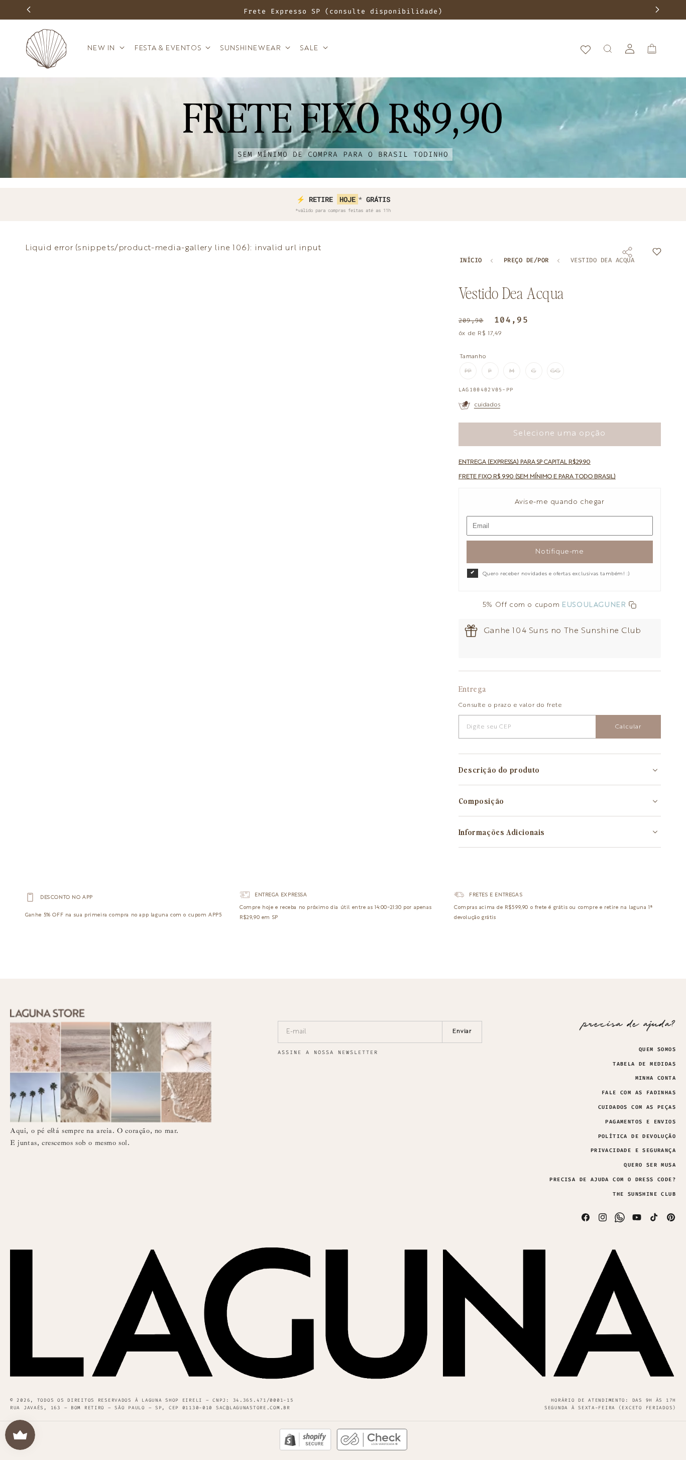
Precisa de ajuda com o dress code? (612, 1180)
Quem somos (657, 1050)
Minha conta (655, 1078)
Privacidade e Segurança (633, 1151)
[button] (105, 48)
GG (557, 373)
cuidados (487, 405)
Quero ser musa (650, 1165)
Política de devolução (637, 1136)
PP (471, 373)
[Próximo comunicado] (657, 10)
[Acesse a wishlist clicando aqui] (586, 49)
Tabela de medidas (644, 1064)
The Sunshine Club (644, 1194)
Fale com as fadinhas (639, 1093)
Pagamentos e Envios (640, 1122)
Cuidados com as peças (637, 1107)
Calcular (628, 727)
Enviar (462, 1031)
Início (471, 260)
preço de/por (526, 260)
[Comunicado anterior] (29, 10)
